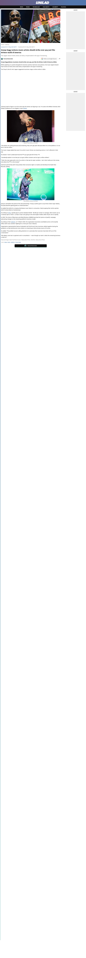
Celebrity (55, 7)
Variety (25, 108)
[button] (59, 58)
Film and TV (46, 7)
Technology (36, 7)
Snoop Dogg (18, 242)
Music (28, 7)
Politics (63, 7)
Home (2, 44)
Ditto (9, 212)
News (21, 7)
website (13, 222)
